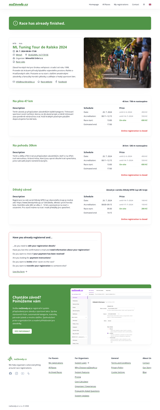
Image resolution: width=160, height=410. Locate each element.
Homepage (94, 4)
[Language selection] (150, 4)
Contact (135, 4)
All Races (106, 4)
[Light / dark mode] (144, 4)
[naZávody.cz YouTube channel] (22, 373)
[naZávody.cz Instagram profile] (16, 373)
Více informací (22, 331)
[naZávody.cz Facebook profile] (10, 373)
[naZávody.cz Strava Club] (28, 373)
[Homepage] (18, 4)
